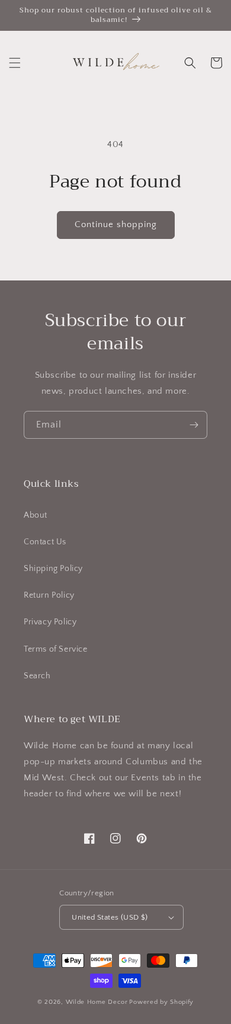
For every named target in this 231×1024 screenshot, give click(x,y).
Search (37, 676)
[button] (15, 63)
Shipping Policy (53, 568)
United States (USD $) (109, 917)
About (35, 515)
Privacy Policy (50, 622)
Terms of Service (56, 649)
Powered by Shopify (161, 1002)
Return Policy (49, 595)
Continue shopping (116, 224)
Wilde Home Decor (97, 1002)
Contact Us (45, 542)
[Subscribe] (194, 425)
